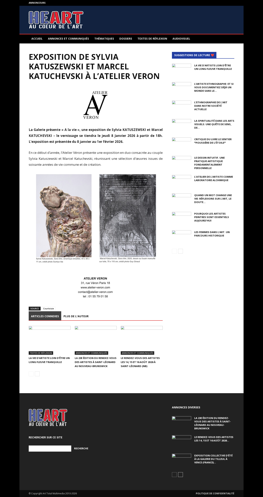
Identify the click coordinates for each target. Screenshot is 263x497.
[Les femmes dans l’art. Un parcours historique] (181, 237)
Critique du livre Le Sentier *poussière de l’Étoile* (213, 140)
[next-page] (37, 373)
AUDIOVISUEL (181, 38)
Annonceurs (37, 2)
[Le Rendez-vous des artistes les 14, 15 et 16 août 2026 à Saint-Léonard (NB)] (142, 340)
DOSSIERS (125, 38)
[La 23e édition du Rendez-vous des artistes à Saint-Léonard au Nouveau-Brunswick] (96, 340)
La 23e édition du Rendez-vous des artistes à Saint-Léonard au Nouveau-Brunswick (95, 362)
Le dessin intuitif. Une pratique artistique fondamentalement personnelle (209, 163)
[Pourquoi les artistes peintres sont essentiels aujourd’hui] (181, 218)
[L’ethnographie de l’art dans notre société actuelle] (181, 107)
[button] (229, 39)
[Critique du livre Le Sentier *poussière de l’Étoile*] (181, 144)
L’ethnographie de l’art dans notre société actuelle (210, 106)
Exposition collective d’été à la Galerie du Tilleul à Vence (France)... (213, 459)
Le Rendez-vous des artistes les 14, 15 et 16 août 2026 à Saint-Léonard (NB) (140, 362)
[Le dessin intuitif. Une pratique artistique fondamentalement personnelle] (181, 162)
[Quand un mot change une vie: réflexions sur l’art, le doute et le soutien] (181, 200)
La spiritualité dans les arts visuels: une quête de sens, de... (214, 124)
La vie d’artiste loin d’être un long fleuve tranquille (213, 67)
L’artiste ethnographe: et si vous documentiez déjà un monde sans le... (214, 87)
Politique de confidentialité (215, 493)
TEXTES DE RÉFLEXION (152, 38)
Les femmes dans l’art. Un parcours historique (212, 233)
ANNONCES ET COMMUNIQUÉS (68, 38)
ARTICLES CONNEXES (45, 316)
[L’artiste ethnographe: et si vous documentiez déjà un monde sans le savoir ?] (181, 89)
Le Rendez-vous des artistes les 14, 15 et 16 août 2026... (213, 438)
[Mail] (231, 3)
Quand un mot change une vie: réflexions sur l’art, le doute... (213, 198)
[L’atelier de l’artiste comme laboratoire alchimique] (181, 181)
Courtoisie (48, 308)
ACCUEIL (37, 38)
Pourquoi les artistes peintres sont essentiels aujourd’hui (211, 217)
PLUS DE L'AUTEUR (76, 316)
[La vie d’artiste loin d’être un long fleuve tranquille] (50, 340)
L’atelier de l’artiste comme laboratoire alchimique (213, 178)
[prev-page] (31, 373)
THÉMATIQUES (104, 38)
